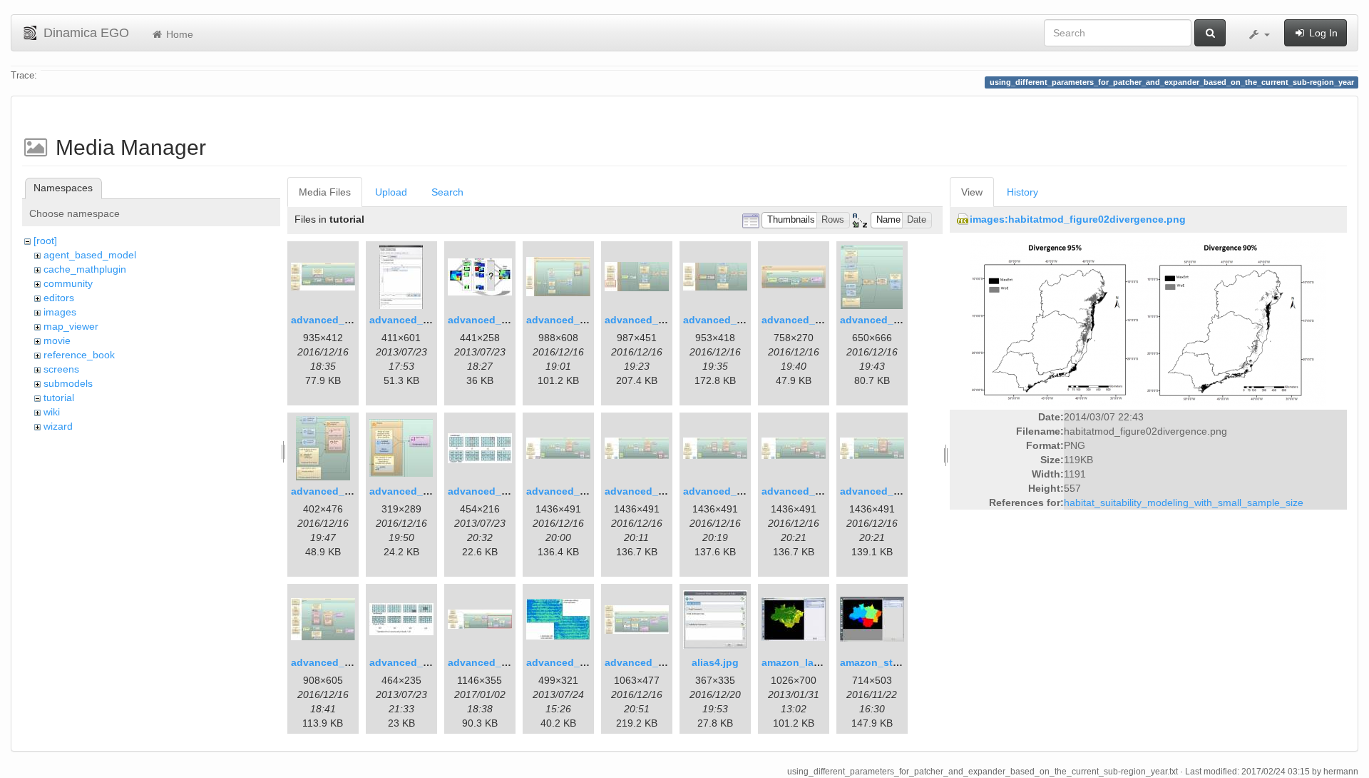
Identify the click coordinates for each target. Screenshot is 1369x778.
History (1022, 192)
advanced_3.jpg (486, 319)
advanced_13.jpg (568, 491)
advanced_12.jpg (489, 491)
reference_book (79, 354)
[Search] (1210, 32)
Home (178, 34)
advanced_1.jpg (330, 319)
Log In (1322, 33)
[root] (45, 240)
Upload (391, 192)
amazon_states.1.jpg (890, 662)
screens (61, 369)
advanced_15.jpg (724, 491)
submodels (68, 383)
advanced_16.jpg (803, 491)
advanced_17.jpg (881, 491)
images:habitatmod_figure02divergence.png (1078, 219)
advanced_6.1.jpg (648, 319)
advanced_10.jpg (332, 491)
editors (58, 297)
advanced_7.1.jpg (726, 319)
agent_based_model (89, 255)
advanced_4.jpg (565, 319)
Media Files (325, 192)
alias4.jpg (715, 662)
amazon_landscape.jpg (818, 662)
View (972, 192)
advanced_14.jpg (646, 491)
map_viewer (70, 326)
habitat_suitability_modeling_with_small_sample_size (1183, 502)
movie (57, 340)
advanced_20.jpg (489, 662)
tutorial (58, 397)
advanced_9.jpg (879, 319)
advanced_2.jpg (408, 319)
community (68, 283)
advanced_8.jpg (800, 319)
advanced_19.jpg (411, 662)
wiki (51, 412)
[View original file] (1148, 322)
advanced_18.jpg (332, 662)
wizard (58, 426)
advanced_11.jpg (410, 491)
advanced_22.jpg (646, 662)
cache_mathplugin (84, 269)
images (59, 312)
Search (447, 192)
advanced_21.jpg (568, 662)
